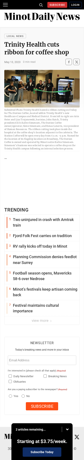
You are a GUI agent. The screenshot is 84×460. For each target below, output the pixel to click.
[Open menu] (5, 5)
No (28, 396)
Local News (15, 36)
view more (40, 320)
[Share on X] (76, 62)
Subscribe (57, 4)
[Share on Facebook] (69, 62)
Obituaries (19, 381)
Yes (15, 396)
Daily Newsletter (23, 376)
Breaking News (57, 376)
